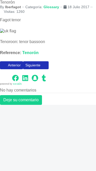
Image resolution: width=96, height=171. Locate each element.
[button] (5, 78)
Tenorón (30, 53)
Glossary (51, 7)
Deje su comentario (21, 100)
